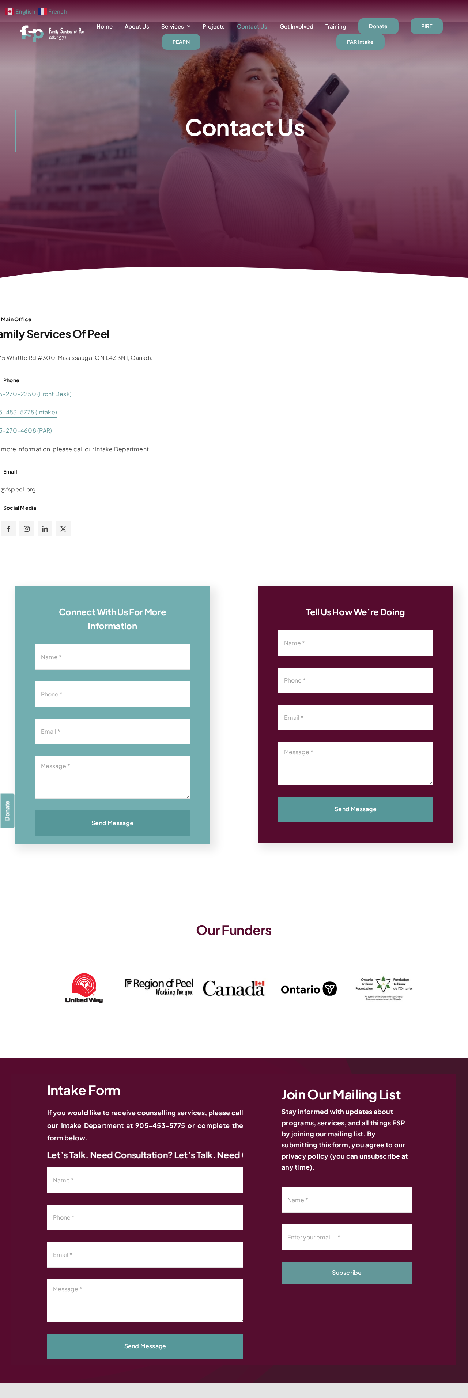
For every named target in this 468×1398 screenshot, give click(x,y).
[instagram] (26, 528)
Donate (7, 811)
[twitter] (63, 528)
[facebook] (8, 528)
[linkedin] (45, 528)
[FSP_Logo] (52, 27)
